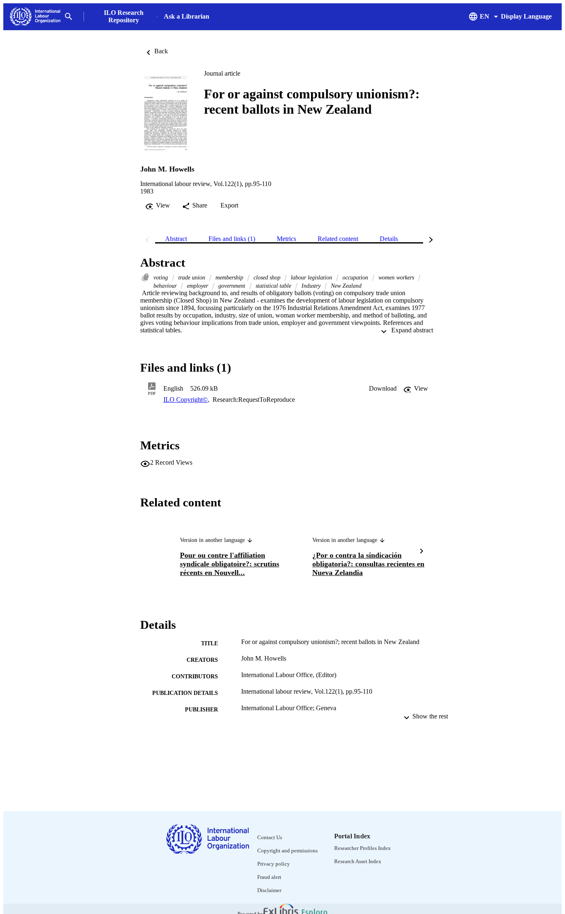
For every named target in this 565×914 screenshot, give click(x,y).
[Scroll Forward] (421, 552)
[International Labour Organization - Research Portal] (35, 16)
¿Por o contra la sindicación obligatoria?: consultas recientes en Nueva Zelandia (368, 564)
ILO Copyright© (185, 399)
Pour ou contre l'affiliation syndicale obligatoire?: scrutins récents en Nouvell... (229, 564)
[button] (383, 388)
